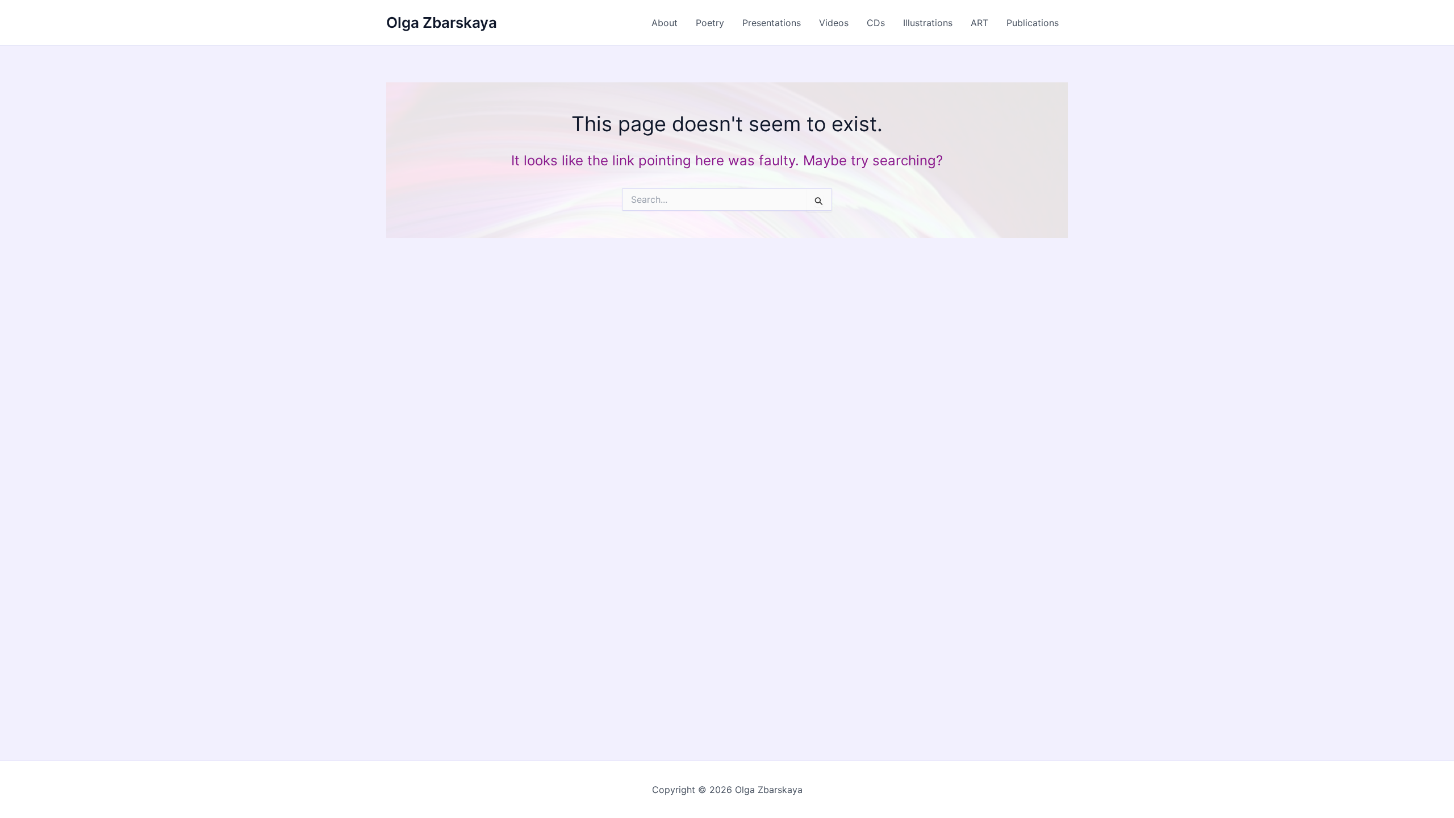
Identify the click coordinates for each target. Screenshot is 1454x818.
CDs (876, 22)
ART (979, 22)
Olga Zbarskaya (441, 22)
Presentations (771, 22)
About (664, 22)
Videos (834, 22)
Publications (1032, 22)
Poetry (710, 22)
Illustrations (927, 22)
